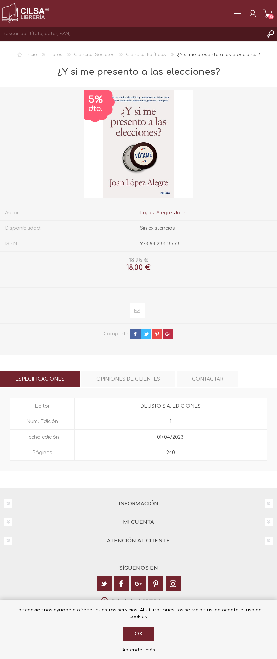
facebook (135, 334)
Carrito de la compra (267, 13)
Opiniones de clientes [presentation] (128, 379)
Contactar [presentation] (207, 379)
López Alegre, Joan (163, 212)
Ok (139, 633)
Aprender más (138, 650)
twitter (146, 334)
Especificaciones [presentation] (40, 379)
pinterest (157, 334)
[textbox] (131, 34)
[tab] (40, 379)
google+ (168, 334)
